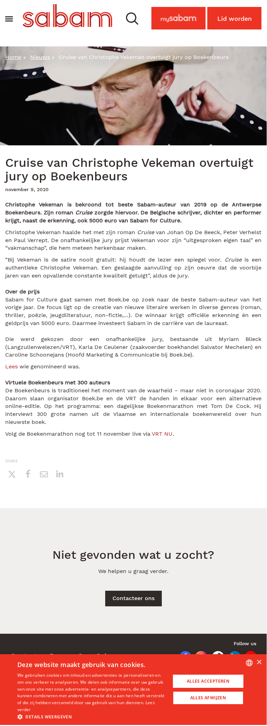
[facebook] (27, 473)
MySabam (182, 20)
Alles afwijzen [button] (208, 698)
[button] (132, 18)
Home (13, 57)
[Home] (67, 15)
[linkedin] (59, 473)
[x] (11, 473)
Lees (11, 366)
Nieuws (40, 57)
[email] (43, 473)
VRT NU (162, 433)
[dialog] (133, 689)
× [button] (258, 662)
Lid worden (234, 18)
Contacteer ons (133, 598)
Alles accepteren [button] (208, 681)
